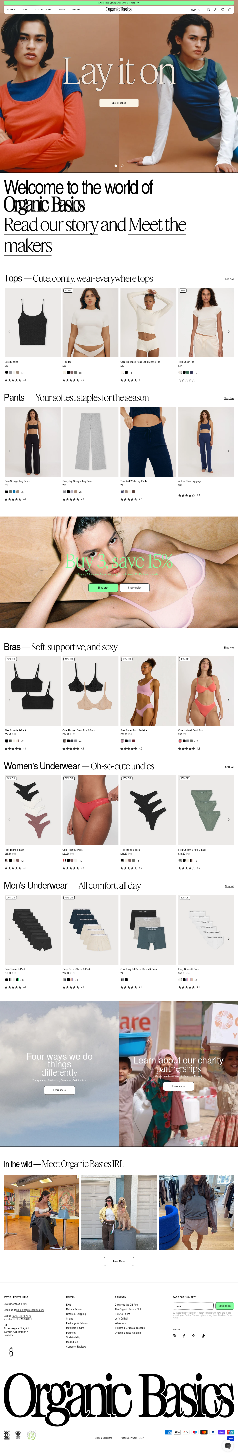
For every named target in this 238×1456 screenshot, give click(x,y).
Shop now (119, 111)
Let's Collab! (121, 1318)
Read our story (51, 223)
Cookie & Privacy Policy (132, 1437)
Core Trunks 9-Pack (15, 969)
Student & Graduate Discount (130, 1328)
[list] (119, 337)
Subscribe (225, 1306)
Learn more (59, 1090)
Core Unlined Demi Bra (190, 730)
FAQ (68, 1304)
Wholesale (120, 1323)
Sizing (69, 1318)
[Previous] (10, 332)
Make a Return (73, 1309)
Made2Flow (72, 1342)
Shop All (229, 766)
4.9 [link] (140, 748)
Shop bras (103, 587)
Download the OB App (126, 1304)
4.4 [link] (82, 868)
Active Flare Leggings (189, 481)
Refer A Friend (122, 1314)
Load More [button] (119, 1261)
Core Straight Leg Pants (17, 481)
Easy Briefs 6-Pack (188, 969)
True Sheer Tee (186, 362)
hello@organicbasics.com (30, 1310)
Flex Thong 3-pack (130, 849)
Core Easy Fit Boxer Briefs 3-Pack (138, 969)
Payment (70, 1332)
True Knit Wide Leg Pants (133, 481)
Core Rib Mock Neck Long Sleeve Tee (140, 362)
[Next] (228, 332)
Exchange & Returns (77, 1323)
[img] (6, 380)
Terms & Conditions (103, 1437)
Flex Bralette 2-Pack (15, 730)
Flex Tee (67, 362)
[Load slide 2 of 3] (116, 166)
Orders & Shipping (76, 1314)
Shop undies (135, 587)
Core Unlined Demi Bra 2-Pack (78, 730)
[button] (208, 9)
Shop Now (229, 279)
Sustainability (73, 1337)
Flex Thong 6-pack (14, 849)
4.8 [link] (140, 380)
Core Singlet (11, 362)
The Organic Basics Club (128, 1309)
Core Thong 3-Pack (72, 849)
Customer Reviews (76, 1346)
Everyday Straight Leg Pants (77, 481)
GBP (193, 10)
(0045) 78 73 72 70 (21, 1315)
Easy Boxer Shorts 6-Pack (76, 969)
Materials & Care (75, 1328)
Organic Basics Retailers (128, 1332)
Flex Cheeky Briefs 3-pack (192, 849)
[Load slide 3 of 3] (122, 166)
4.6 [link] (25, 380)
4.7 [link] (82, 380)
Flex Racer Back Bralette (133, 730)
